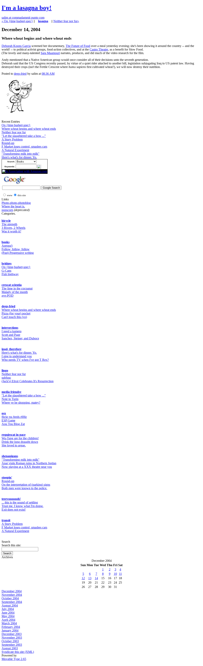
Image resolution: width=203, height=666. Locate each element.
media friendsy (11, 392)
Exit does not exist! (14, 509)
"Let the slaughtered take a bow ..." (24, 136)
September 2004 (12, 602)
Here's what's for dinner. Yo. (19, 157)
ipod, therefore (11, 349)
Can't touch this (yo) (14, 317)
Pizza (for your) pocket (16, 313)
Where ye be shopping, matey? (21, 402)
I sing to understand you (17, 356)
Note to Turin (10, 399)
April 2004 (8, 619)
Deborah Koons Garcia (16, 46)
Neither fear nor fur (14, 132)
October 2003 (10, 641)
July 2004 (8, 609)
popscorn (7, 210)
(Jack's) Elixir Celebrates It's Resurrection (28, 381)
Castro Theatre (99, 49)
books (6, 242)
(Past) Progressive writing (18, 252)
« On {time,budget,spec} (17, 21)
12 (83, 578)
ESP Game (8, 420)
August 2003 (10, 648)
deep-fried (20, 73)
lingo (5, 370)
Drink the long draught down (20, 441)
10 (115, 573)
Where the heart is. (13, 206)
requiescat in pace (14, 434)
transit (6, 520)
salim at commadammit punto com (23, 17)
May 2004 (8, 616)
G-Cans (6, 270)
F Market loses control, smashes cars (24, 146)
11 (120, 573)
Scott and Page (11, 334)
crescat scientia (12, 285)
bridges (6, 263)
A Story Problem (12, 139)
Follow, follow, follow (16, 249)
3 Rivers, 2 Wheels (13, 227)
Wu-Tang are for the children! (20, 438)
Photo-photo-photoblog (16, 202)
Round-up (8, 143)
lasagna (43, 21)
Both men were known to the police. (24, 488)
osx (4, 413)
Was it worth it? (11, 231)
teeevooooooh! (11, 499)
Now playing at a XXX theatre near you (27, 466)
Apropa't (7, 245)
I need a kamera (11, 331)
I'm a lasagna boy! (27, 7)
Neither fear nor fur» (66, 21)
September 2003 (12, 644)
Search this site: (11, 545)
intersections (10, 327)
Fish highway (10, 274)
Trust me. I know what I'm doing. (22, 506)
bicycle (6, 220)
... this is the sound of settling (20, 502)
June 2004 (8, 612)
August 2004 (10, 605)
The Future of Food (78, 46)
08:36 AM (48, 73)
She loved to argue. (14, 445)
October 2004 (10, 598)
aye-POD (7, 295)
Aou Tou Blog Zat (13, 424)
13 (89, 578)
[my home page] (18, 118)
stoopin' (7, 477)
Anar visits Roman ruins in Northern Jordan (29, 463)
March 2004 (9, 623)
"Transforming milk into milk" (20, 153)
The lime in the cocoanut (17, 288)
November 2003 (12, 637)
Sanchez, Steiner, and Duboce (20, 338)
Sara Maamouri (50, 53)
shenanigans (10, 456)
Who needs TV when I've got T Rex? (25, 359)
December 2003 (12, 634)
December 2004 (12, 591)
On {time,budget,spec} (16, 125)
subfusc (6, 377)
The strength (9, 224)
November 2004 (12, 594)
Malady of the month (15, 292)
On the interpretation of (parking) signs (26, 484)
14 (96, 578)
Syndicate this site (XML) (18, 652)
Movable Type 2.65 (14, 659)
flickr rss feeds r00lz (14, 417)
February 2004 (11, 627)
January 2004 (10, 630)
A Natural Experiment (15, 150)
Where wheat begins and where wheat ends (29, 128)
